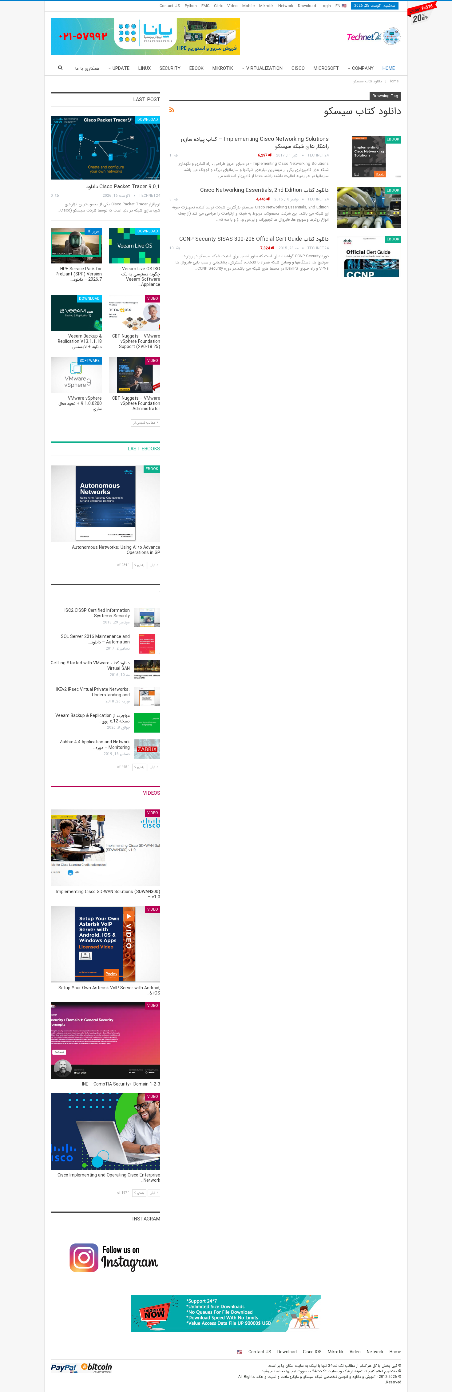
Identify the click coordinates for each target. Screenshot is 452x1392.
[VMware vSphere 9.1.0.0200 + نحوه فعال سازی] (76, 375)
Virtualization (264, 68)
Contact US (170, 6)
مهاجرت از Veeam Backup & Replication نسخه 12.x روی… (92, 718)
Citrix (218, 6)
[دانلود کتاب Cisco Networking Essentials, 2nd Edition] (369, 207)
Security (170, 68)
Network (285, 6)
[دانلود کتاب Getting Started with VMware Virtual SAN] (147, 670)
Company (363, 68)
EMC (205, 6)
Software (90, 361)
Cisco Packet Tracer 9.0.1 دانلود (123, 187)
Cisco (298, 68)
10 (172, 248)
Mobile (248, 6)
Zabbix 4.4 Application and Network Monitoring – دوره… (95, 745)
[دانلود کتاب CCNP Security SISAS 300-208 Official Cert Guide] (369, 256)
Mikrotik (266, 6)
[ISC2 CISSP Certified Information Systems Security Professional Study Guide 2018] (147, 617)
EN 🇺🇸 (341, 6)
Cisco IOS (312, 1352)
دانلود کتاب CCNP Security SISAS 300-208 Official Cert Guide (254, 239)
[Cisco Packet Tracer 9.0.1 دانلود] (105, 148)
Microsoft (326, 68)
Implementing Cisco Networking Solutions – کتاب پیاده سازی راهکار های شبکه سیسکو (255, 143)
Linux (144, 68)
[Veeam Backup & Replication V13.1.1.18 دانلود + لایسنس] (76, 313)
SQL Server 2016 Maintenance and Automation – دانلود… (95, 639)
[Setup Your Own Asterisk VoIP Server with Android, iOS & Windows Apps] (105, 944)
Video (232, 6)
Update (121, 68)
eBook (196, 68)
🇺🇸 (239, 1352)
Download (307, 6)
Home (389, 68)
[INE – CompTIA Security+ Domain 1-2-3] (105, 1040)
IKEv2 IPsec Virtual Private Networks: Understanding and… (93, 692)
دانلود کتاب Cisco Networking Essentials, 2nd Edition (264, 190)
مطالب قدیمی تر (144, 422)
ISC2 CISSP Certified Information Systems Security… (97, 613)
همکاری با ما (87, 68)
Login (326, 6)
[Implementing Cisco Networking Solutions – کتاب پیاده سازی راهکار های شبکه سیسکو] (369, 156)
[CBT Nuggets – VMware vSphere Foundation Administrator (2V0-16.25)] (134, 375)
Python (191, 6)
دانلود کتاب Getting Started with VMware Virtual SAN (90, 666)
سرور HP (93, 231)
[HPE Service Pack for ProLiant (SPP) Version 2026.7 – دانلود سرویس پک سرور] (76, 245)
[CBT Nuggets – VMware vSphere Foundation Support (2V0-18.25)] (134, 313)
